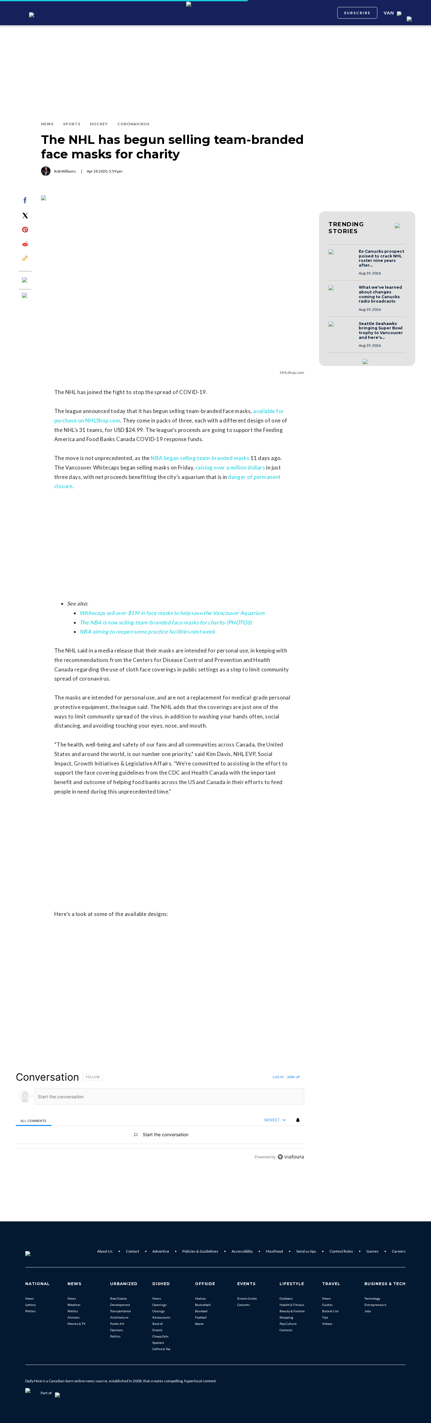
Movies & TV (77, 1324)
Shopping (286, 1317)
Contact (132, 1251)
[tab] (33, 1120)
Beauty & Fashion (292, 1311)
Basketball (203, 1305)
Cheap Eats (160, 1336)
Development (120, 1305)
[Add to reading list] (25, 296)
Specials (158, 1342)
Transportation (120, 1311)
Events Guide (247, 1298)
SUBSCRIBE (357, 12)
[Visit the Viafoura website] (290, 1157)
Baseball (201, 1311)
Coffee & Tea (161, 1349)
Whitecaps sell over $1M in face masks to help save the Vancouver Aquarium (172, 613)
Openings (159, 1305)
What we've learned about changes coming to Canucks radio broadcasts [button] (380, 294)
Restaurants (161, 1317)
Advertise (160, 1251)
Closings (158, 1311)
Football (201, 1317)
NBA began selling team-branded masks (200, 458)
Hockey (200, 1298)
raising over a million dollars (230, 467)
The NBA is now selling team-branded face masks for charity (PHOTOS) (166, 622)
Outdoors (286, 1298)
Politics (30, 1311)
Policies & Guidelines (200, 1251)
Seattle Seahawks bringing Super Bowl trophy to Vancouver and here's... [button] (381, 331)
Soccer (199, 1324)
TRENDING (346, 228)
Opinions (116, 1330)
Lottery (30, 1305)
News (29, 1298)
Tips (325, 1317)
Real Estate (118, 1298)
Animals (74, 1317)
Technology (372, 1298)
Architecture (119, 1317)
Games (372, 1251)
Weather (74, 1305)
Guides (327, 1305)
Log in (278, 1077)
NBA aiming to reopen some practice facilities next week (147, 631)
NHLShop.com (292, 372)
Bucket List (330, 1311)
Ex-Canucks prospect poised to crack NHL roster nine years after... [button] (381, 258)
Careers (399, 1251)
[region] (160, 1117)
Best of (157, 1324)
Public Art (117, 1324)
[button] (341, 257)
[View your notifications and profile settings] (298, 1120)
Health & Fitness (292, 1305)
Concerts (243, 1305)
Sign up (293, 1077)
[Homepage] (38, 1251)
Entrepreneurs (375, 1305)
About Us (105, 1251)
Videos (327, 1324)
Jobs (367, 1311)
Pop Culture (288, 1324)
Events (157, 1330)
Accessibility (242, 1251)
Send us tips (306, 1251)
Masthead (274, 1251)
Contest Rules (341, 1251)
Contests (286, 1330)
